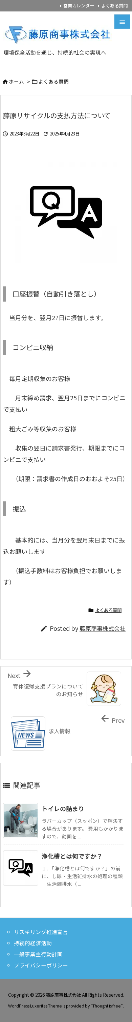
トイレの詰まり (63, 808)
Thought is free (106, 1006)
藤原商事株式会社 (103, 628)
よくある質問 (114, 5)
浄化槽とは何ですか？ (72, 855)
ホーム (16, 81)
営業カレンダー (78, 5)
